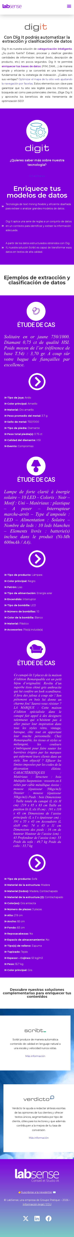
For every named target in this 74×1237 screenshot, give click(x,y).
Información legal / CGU (37, 1204)
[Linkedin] (37, 1218)
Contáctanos (37, 176)
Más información (35, 1056)
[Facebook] (48, 1218)
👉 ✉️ (37, 1192)
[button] (69, 6)
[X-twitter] (25, 1218)
